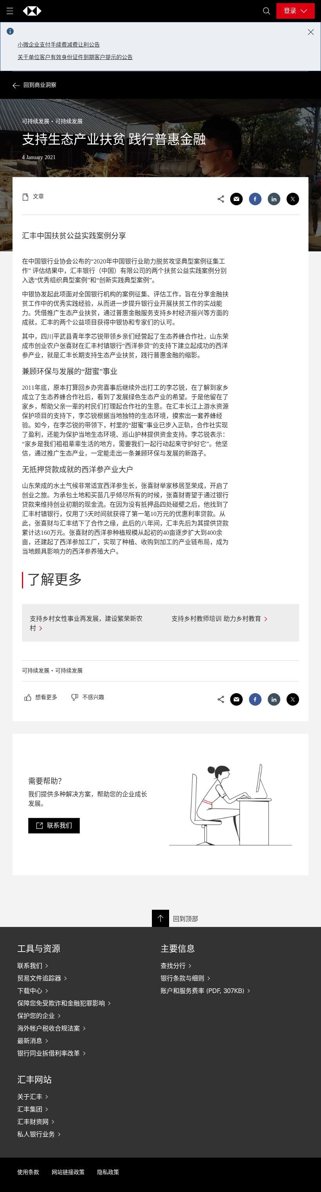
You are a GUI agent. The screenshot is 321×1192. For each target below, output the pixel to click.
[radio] (41, 697)
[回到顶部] (160, 918)
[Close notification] (310, 32)
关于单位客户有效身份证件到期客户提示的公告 (75, 57)
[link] (54, 826)
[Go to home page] (32, 11)
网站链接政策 (68, 1172)
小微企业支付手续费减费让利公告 (59, 45)
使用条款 (28, 1172)
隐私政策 (108, 1172)
